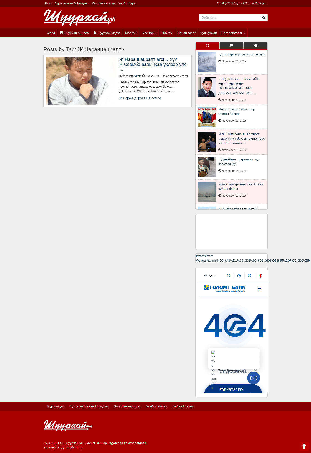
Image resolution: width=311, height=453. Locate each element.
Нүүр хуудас (55, 406)
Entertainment (232, 33)
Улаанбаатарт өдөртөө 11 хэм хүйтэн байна (240, 186)
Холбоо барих (127, 3)
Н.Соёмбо (153, 98)
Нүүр (48, 3)
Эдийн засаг (186, 33)
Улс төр (149, 33)
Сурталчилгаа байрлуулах (72, 3)
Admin (137, 76)
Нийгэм (167, 33)
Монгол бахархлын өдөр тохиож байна (236, 111)
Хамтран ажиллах (103, 3)
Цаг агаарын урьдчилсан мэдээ (241, 54)
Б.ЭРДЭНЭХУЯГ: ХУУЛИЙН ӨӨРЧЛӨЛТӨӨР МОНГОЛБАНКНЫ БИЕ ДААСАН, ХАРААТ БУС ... (238, 86)
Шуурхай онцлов (76, 33)
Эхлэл (50, 33)
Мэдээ (130, 33)
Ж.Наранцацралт (132, 98)
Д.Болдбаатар (71, 447)
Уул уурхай (208, 33)
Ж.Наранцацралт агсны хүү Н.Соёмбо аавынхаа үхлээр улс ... (152, 64)
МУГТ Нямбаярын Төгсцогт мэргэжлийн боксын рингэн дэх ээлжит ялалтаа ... (241, 138)
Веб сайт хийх (183, 406)
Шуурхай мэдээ (108, 33)
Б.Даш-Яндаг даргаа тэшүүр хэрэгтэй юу (239, 161)
